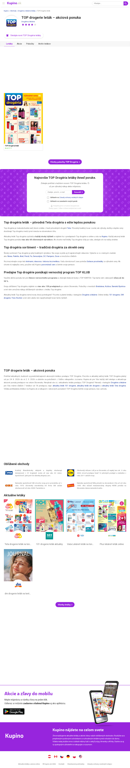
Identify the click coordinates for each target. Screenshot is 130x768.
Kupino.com (81, 757)
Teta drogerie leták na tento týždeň (18, 523)
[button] (23, 24)
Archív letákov (44, 44)
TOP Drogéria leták (23, 121)
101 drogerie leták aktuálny (49, 523)
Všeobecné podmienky (75, 764)
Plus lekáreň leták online (112, 523)
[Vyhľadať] (126, 3)
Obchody (13, 11)
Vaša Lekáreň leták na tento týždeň (80, 523)
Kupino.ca (56, 757)
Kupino (6, 11)
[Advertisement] (65, 69)
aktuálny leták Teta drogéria (114, 386)
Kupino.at (49, 757)
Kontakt (61, 764)
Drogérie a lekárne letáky (26, 11)
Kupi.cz (62, 757)
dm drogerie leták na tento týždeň (18, 572)
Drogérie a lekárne (28, 22)
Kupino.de (68, 757)
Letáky (9, 44)
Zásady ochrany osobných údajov (71, 197)
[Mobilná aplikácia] (14, 711)
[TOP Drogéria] (11, 23)
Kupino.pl (74, 757)
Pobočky (30, 44)
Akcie (19, 44)
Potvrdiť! (78, 192)
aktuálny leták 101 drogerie (64, 386)
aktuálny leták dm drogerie (88, 386)
